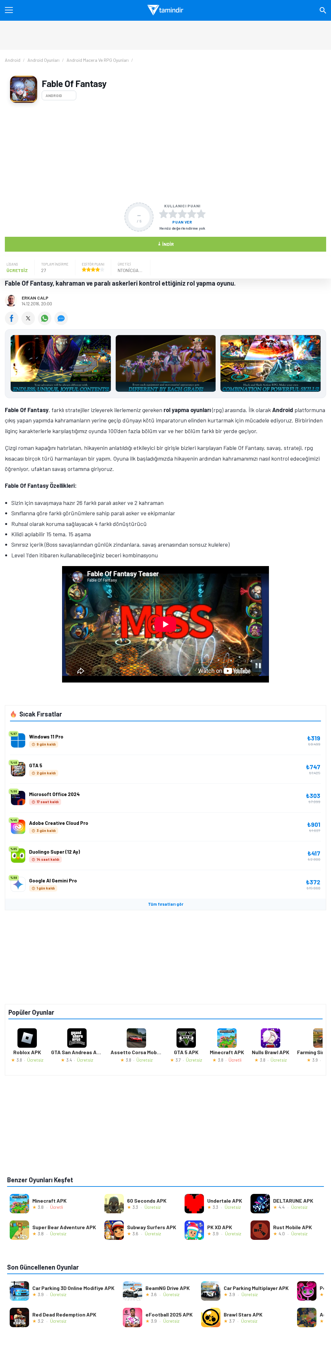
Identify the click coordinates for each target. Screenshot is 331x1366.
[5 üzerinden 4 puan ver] (191, 213)
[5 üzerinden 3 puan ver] (182, 213)
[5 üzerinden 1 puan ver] (163, 213)
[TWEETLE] (29, 322)
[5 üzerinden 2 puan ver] (172, 213)
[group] (165, 365)
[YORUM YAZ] (61, 322)
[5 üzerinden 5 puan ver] (201, 213)
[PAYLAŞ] (13, 322)
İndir (165, 244)
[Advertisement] (165, 152)
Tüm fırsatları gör (165, 904)
